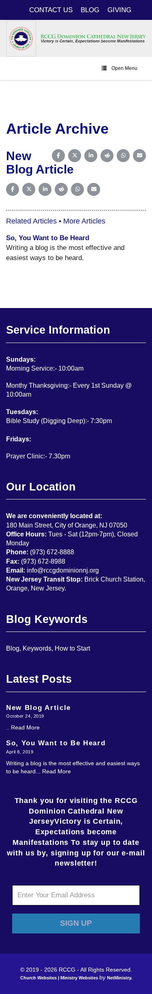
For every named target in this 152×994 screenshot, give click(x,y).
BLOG (90, 10)
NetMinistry (119, 977)
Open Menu (124, 68)
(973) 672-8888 (52, 552)
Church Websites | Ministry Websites (59, 977)
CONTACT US (51, 10)
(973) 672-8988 (43, 561)
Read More (25, 727)
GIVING (119, 10)
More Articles (84, 221)
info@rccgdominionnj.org (63, 570)
